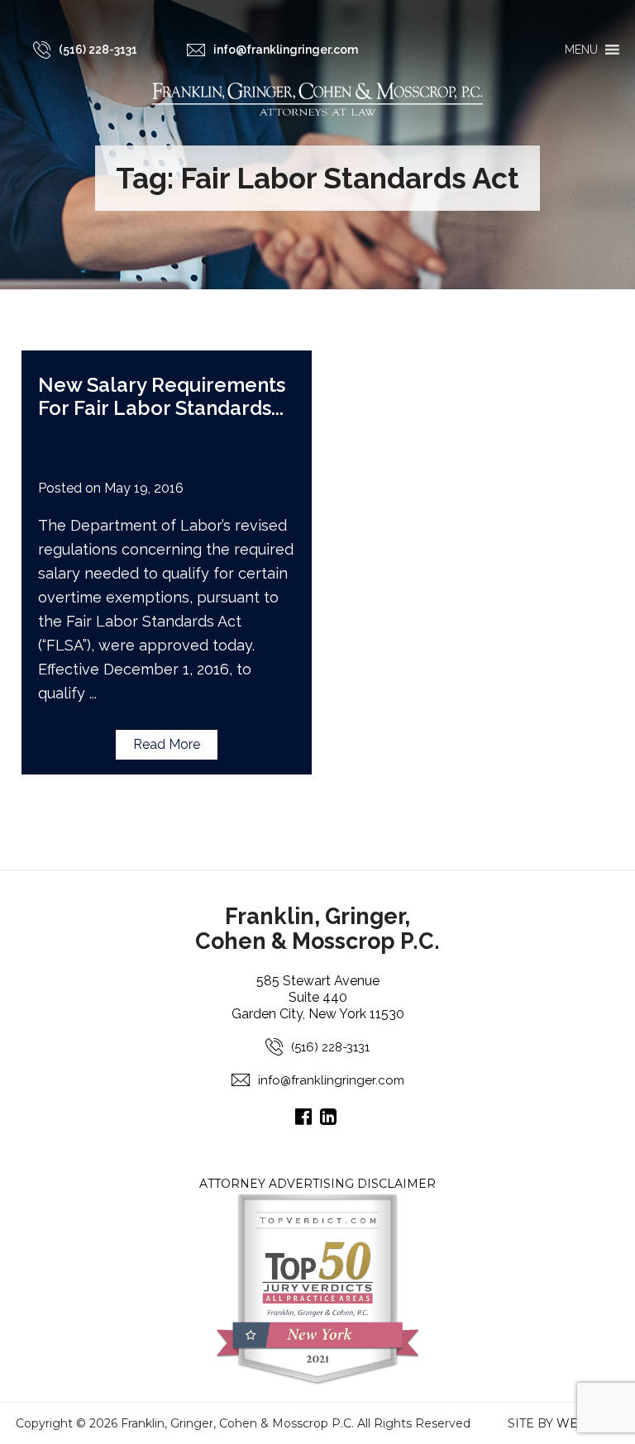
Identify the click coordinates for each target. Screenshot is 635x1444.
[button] (581, 49)
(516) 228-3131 (330, 1047)
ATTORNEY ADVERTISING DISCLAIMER (317, 1183)
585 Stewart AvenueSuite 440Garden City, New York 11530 (318, 997)
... (277, 408)
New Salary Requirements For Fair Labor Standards (161, 396)
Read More (166, 744)
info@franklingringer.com (331, 1080)
